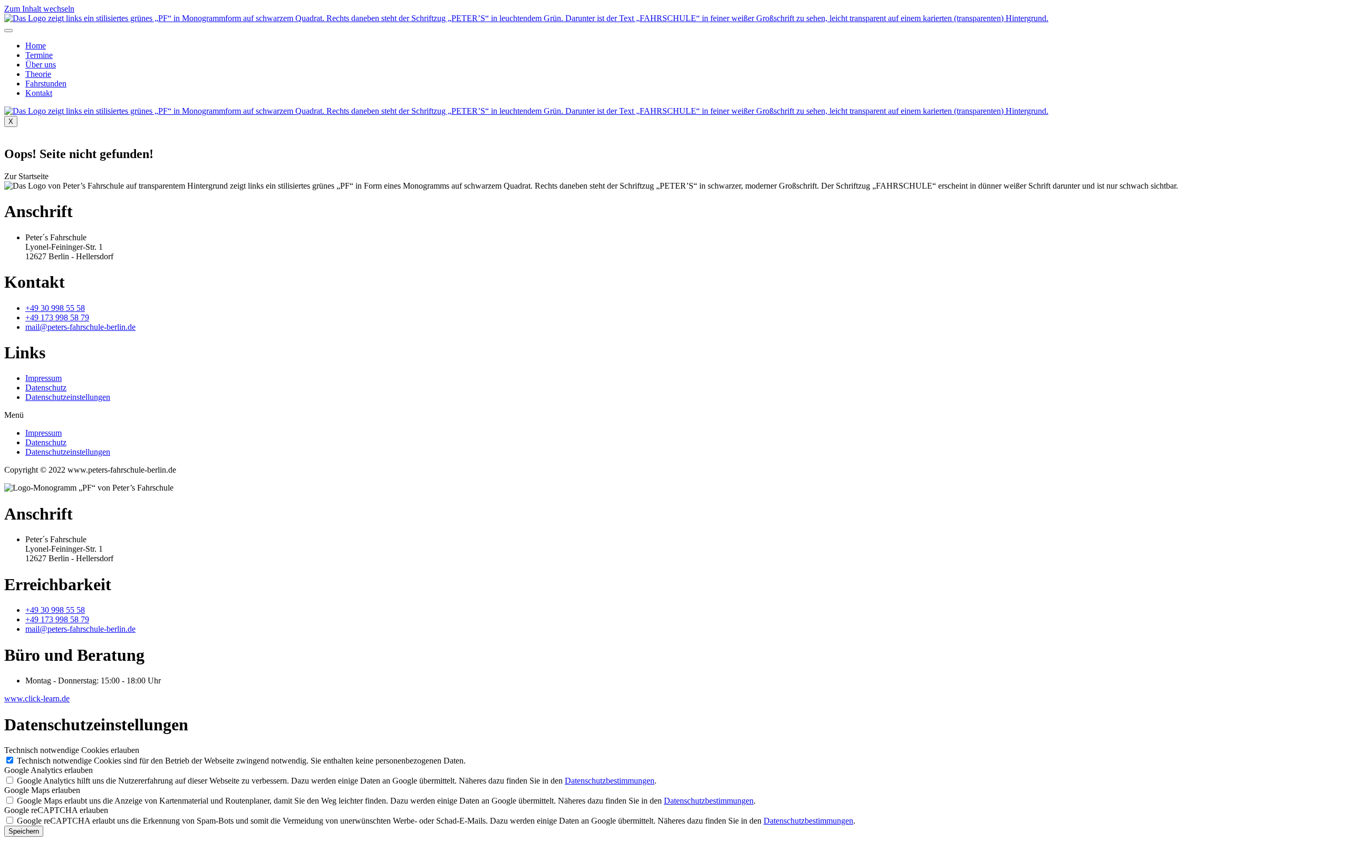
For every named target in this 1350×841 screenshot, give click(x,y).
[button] (26, 176)
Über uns (40, 64)
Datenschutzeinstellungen (67, 397)
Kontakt (38, 93)
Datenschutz (45, 387)
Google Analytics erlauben (48, 770)
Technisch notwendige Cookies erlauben (71, 750)
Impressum (43, 378)
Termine (39, 55)
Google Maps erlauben (42, 790)
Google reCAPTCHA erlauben (56, 810)
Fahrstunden (45, 83)
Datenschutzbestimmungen (609, 780)
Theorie (38, 74)
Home (35, 45)
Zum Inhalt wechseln (39, 8)
